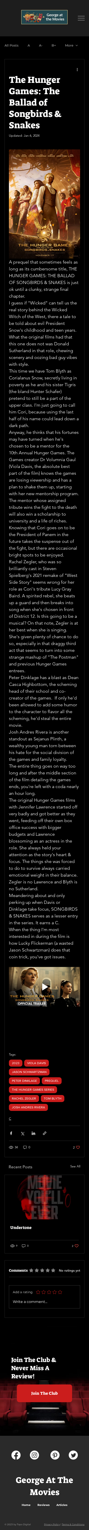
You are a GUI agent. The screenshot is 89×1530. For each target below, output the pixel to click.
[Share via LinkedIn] (33, 1133)
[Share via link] (44, 1133)
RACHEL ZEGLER (24, 1098)
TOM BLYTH (52, 1098)
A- (40, 45)
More (69, 45)
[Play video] (44, 987)
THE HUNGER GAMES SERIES (33, 1089)
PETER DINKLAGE (24, 1081)
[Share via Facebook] (11, 1133)
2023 (15, 1063)
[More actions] (77, 69)
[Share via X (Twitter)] (22, 1133)
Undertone (20, 1227)
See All (75, 1166)
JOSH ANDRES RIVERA (28, 1107)
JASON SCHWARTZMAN (29, 1072)
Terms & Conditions (73, 1524)
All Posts (11, 45)
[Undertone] (44, 1197)
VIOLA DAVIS (36, 1063)
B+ (54, 45)
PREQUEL (52, 1081)
